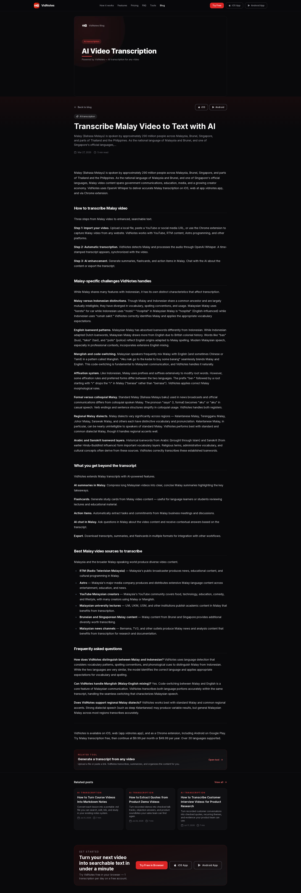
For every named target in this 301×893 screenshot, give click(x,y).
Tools (153, 5)
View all (218, 782)
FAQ (144, 5)
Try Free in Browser (152, 865)
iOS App (236, 5)
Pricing (134, 5)
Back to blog (85, 107)
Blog (162, 5)
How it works (107, 5)
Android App (257, 5)
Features (122, 5)
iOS (203, 107)
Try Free (216, 5)
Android (220, 107)
